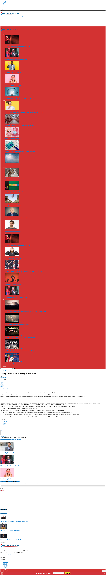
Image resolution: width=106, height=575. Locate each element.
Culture (4, 2)
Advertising (5, 569)
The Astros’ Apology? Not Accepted (14, 164)
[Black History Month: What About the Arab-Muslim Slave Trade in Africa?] (12, 110)
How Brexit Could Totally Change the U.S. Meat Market (19, 125)
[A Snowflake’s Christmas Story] (12, 228)
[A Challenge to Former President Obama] (12, 189)
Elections (5, 4)
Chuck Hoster (3, 377)
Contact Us (5, 571)
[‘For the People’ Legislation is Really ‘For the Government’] (13, 335)
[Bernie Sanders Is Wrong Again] (12, 255)
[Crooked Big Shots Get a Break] (7, 450)
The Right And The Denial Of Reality (14, 178)
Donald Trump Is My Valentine (13, 85)
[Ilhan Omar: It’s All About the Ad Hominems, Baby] (3, 537)
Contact (4, 7)
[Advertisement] (22, 22)
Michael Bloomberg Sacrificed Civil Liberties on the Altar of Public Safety (23, 271)
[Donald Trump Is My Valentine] (12, 82)
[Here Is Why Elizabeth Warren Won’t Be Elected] (12, 215)
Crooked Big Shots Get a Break (8, 453)
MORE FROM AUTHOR (16, 439)
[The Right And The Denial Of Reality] (12, 176)
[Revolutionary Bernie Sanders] (12, 281)
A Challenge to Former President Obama (15, 192)
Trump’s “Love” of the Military (13, 205)
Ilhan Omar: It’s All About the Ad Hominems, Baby (13, 540)
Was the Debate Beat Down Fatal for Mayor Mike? (18, 46)
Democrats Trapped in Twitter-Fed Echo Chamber (18, 98)
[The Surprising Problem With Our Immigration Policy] (3, 519)
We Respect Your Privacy (8, 570)
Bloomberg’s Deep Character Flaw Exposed (16, 59)
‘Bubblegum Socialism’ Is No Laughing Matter (17, 324)
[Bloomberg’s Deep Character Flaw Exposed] (12, 56)
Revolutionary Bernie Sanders (13, 284)
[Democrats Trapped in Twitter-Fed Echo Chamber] (12, 95)
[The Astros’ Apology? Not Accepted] (12, 162)
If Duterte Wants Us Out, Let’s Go (13, 72)
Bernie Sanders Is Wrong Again (13, 258)
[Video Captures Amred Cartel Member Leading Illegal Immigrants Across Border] (12, 309)
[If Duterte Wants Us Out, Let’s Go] (12, 69)
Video (4, 5)
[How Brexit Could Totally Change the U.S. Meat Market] (12, 123)
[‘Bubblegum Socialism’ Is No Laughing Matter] (13, 322)
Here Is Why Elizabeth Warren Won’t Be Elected (17, 218)
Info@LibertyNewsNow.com (11, 554)
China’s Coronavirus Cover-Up (13, 138)
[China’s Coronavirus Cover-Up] (12, 136)
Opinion (4, 3)
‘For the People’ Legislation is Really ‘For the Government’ (20, 337)
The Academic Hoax (10, 363)
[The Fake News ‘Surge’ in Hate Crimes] (3, 528)
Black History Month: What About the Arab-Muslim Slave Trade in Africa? (24, 112)
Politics (4, 1)
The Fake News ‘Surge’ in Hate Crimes (10, 530)
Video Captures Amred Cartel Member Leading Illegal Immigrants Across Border (25, 311)
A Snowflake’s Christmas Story (13, 231)
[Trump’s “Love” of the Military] (12, 202)
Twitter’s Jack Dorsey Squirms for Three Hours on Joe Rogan (21, 350)
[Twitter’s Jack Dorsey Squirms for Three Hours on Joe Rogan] (13, 348)
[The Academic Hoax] (13, 361)
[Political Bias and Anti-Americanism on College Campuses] (12, 149)
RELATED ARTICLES (5, 439)
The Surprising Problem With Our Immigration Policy (14, 521)
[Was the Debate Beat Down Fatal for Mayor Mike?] (12, 43)
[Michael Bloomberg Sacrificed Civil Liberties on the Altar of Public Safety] (12, 268)
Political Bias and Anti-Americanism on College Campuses (20, 151)
